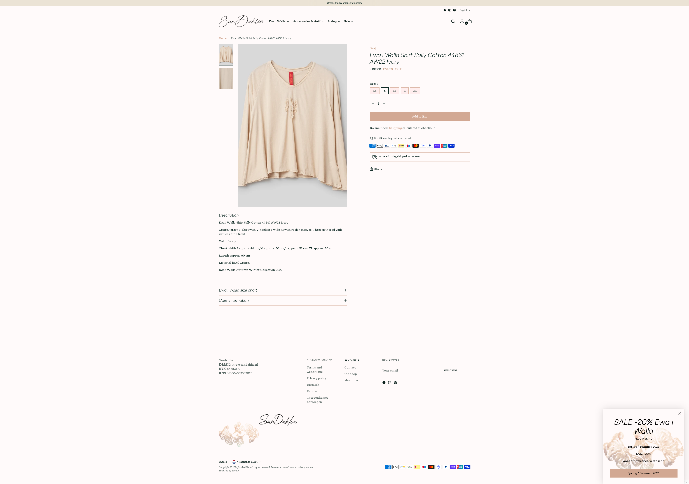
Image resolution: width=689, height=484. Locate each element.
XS (374, 90)
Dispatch (313, 384)
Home (223, 38)
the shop (350, 374)
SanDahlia (243, 467)
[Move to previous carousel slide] (459, 337)
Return (312, 391)
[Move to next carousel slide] (467, 337)
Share (378, 169)
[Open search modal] (453, 21)
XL (415, 90)
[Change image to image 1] (226, 54)
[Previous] (307, 3)
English (464, 10)
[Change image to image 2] (226, 78)
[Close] (680, 413)
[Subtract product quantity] (373, 103)
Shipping (395, 128)
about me (351, 380)
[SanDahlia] (241, 21)
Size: (374, 83)
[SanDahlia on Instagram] (449, 10)
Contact (350, 367)
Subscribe (451, 370)
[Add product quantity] (384, 103)
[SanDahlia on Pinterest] (454, 10)
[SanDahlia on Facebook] (445, 10)
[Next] (382, 3)
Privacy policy (317, 378)
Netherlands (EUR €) (247, 461)
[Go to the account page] (460, 21)
